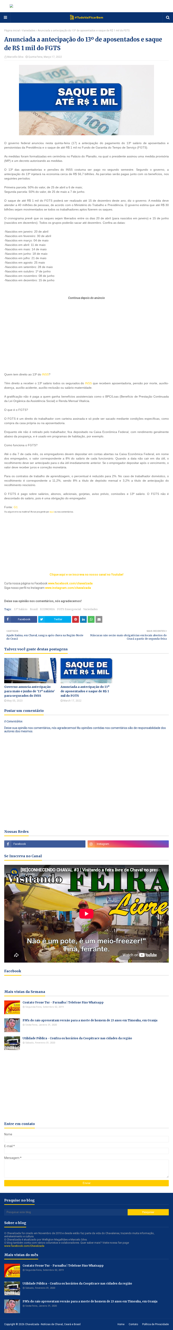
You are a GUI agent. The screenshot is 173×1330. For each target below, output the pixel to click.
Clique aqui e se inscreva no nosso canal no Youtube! (86, 574)
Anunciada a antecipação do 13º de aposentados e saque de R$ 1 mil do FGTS (85, 691)
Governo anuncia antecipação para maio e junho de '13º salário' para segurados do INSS (29, 691)
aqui (52, 512)
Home (121, 1324)
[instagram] (128, 844)
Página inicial (12, 30)
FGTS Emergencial (69, 609)
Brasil (34, 609)
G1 (16, 507)
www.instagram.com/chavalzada (68, 587)
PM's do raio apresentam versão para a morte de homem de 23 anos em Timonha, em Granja (90, 1020)
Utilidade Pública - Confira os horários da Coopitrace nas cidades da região (77, 1038)
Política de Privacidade (155, 1324)
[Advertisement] (86, 326)
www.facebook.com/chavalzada (70, 583)
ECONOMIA (47, 609)
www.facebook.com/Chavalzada (24, 1245)
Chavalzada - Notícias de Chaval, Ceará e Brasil (53, 1324)
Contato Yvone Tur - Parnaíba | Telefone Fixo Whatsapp (63, 1002)
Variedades (28, 30)
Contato (133, 1324)
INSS (45, 374)
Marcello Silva (15, 56)
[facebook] (44, 844)
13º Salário (20, 609)
